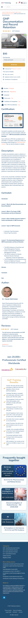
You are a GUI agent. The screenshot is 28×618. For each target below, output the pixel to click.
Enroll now (14, 64)
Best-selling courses (9, 562)
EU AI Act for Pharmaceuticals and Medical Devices (14, 481)
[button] (2, 7)
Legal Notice (8, 612)
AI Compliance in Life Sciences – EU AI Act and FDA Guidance (14, 529)
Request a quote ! (16, 69)
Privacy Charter (8, 610)
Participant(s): (6, 57)
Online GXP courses (10, 12)
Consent (20, 612)
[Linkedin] (4, 597)
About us (5, 583)
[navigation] (24, 3)
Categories (6, 546)
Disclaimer (15, 612)
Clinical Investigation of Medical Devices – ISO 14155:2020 (14, 505)
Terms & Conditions (17, 610)
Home (3, 12)
